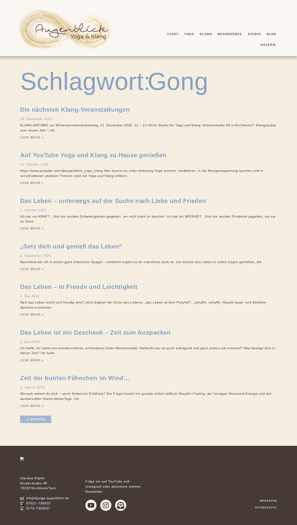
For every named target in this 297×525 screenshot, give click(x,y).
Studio (254, 34)
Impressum (268, 501)
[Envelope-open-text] (120, 505)
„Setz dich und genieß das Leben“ (71, 246)
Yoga (189, 34)
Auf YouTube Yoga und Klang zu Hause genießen (93, 155)
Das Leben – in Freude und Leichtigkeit (79, 287)
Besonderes (230, 34)
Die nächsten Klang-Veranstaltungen (75, 109)
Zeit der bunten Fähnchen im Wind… (75, 378)
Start (172, 34)
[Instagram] (105, 505)
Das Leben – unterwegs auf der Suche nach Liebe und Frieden (113, 201)
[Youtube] (91, 505)
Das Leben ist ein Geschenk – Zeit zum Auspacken (95, 332)
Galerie (268, 44)
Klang (206, 34)
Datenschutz (266, 507)
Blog (271, 34)
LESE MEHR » (32, 137)
